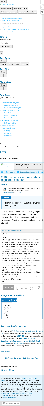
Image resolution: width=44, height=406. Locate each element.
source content (18, 343)
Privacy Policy (5, 393)
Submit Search (6, 46)
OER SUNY (19, 193)
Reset (3, 61)
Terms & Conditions (17, 393)
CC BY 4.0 (20, 336)
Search (4, 403)
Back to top (5, 351)
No (13, 370)
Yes (5, 370)
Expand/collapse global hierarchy (3, 172)
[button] (7, 133)
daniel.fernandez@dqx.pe (12, 231)
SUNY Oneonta (8, 193)
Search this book (5, 39)
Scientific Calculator (11, 118)
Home (11, 172)
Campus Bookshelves (27, 172)
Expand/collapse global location (42, 171)
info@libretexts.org (9, 398)
